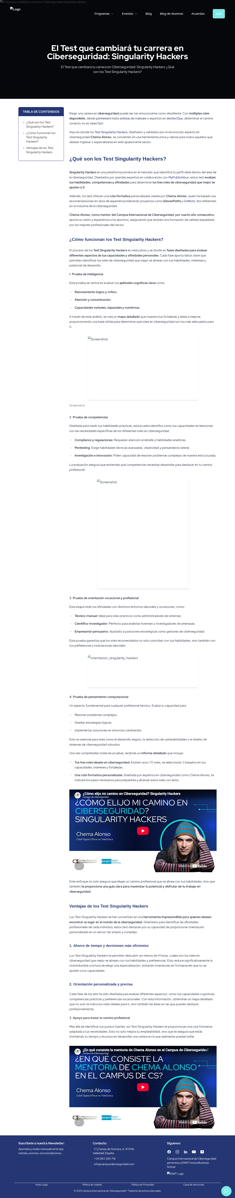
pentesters (103, 118)
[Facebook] (169, 1152)
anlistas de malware (133, 118)
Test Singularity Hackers (111, 132)
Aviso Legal (41, 1184)
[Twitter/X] (202, 1152)
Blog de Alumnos (171, 13)
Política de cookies (92, 1184)
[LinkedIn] (186, 1152)
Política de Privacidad (143, 1184)
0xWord (189, 201)
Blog (149, 13)
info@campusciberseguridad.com (114, 1164)
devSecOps (175, 118)
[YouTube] (194, 1152)
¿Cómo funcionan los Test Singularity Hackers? (40, 137)
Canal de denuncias (193, 1184)
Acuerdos (198, 13)
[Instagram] (177, 1152)
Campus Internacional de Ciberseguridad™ (104, 1190)
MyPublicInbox (178, 177)
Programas (102, 13)
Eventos (127, 13)
